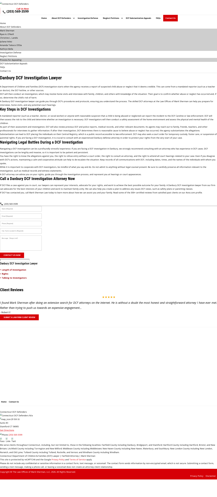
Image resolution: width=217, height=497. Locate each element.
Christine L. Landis (9, 37)
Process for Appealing (10, 60)
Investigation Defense (88, 18)
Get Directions (7, 430)
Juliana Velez (6, 41)
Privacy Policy (58, 459)
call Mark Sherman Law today (39, 192)
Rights (5, 274)
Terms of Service (77, 459)
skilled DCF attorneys (142, 101)
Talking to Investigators (14, 278)
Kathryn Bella (6, 49)
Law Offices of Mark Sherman (174, 101)
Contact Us (170, 18)
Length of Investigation (14, 270)
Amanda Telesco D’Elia (11, 45)
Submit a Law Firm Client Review (19, 317)
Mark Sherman (7, 30)
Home (44, 18)
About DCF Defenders (61, 18)
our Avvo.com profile (192, 192)
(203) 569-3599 (11, 204)
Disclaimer (211, 476)
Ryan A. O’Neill (7, 34)
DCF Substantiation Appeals (138, 18)
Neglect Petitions (111, 18)
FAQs (158, 18)
